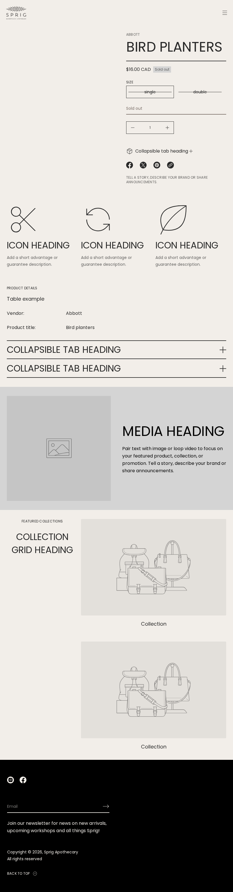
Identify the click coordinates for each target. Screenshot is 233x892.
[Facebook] (23, 780)
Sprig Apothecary (61, 852)
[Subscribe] (106, 806)
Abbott (133, 34)
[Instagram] (10, 780)
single (150, 92)
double (200, 92)
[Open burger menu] (224, 13)
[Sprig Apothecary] (16, 12)
